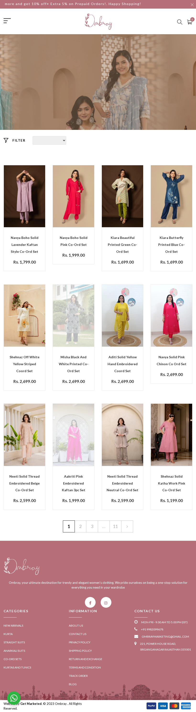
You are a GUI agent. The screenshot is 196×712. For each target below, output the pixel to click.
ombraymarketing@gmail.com (165, 636)
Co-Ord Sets (13, 659)
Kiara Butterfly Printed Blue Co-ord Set (171, 245)
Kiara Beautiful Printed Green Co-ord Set (122, 245)
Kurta (8, 634)
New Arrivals (13, 625)
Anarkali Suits (14, 650)
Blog (73, 684)
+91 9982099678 (152, 629)
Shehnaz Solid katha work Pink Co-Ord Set (171, 483)
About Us (76, 625)
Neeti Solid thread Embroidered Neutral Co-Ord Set (122, 483)
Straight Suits (14, 642)
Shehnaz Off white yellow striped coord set (24, 364)
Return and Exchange (85, 659)
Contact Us (77, 634)
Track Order (78, 676)
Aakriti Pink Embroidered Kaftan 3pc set (73, 483)
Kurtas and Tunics (17, 667)
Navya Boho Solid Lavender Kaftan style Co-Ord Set (24, 245)
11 (115, 526)
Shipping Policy (80, 650)
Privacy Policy (79, 642)
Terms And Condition (85, 667)
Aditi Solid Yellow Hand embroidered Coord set (123, 364)
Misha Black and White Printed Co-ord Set (73, 364)
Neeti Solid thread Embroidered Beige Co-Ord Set (24, 483)
